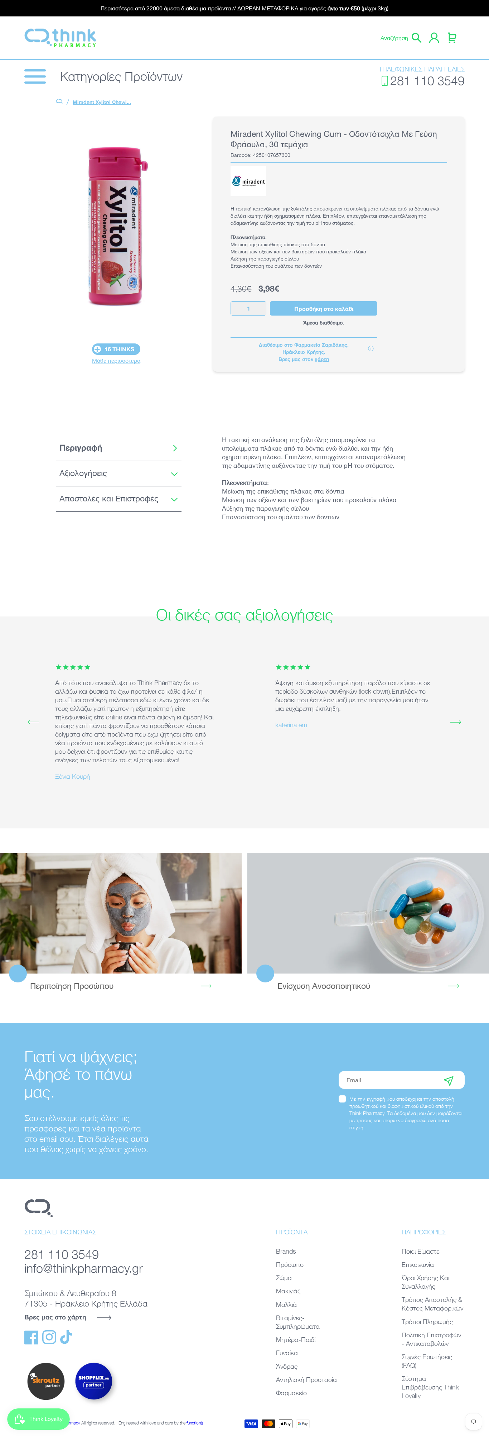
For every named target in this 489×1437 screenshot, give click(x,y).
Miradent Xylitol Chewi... (102, 102)
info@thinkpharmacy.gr (83, 1268)
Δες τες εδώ (368, 913)
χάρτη (322, 359)
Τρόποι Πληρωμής (427, 1321)
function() (195, 1423)
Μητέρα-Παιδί (295, 1339)
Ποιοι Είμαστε (421, 1251)
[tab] (118, 448)
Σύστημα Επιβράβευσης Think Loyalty (430, 1387)
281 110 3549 (427, 81)
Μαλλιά (286, 1304)
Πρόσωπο (290, 1264)
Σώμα (284, 1278)
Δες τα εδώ (120, 913)
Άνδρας (286, 1366)
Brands (286, 1251)
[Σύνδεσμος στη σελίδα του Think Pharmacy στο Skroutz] (45, 1400)
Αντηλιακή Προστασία (306, 1379)
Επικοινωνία (418, 1264)
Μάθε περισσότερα (116, 360)
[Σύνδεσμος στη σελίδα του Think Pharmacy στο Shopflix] (94, 1406)
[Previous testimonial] (33, 722)
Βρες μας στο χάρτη (55, 1317)
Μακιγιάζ (288, 1291)
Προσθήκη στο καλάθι (323, 308)
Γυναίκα (287, 1353)
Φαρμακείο (291, 1393)
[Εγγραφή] (448, 1080)
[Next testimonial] (456, 722)
